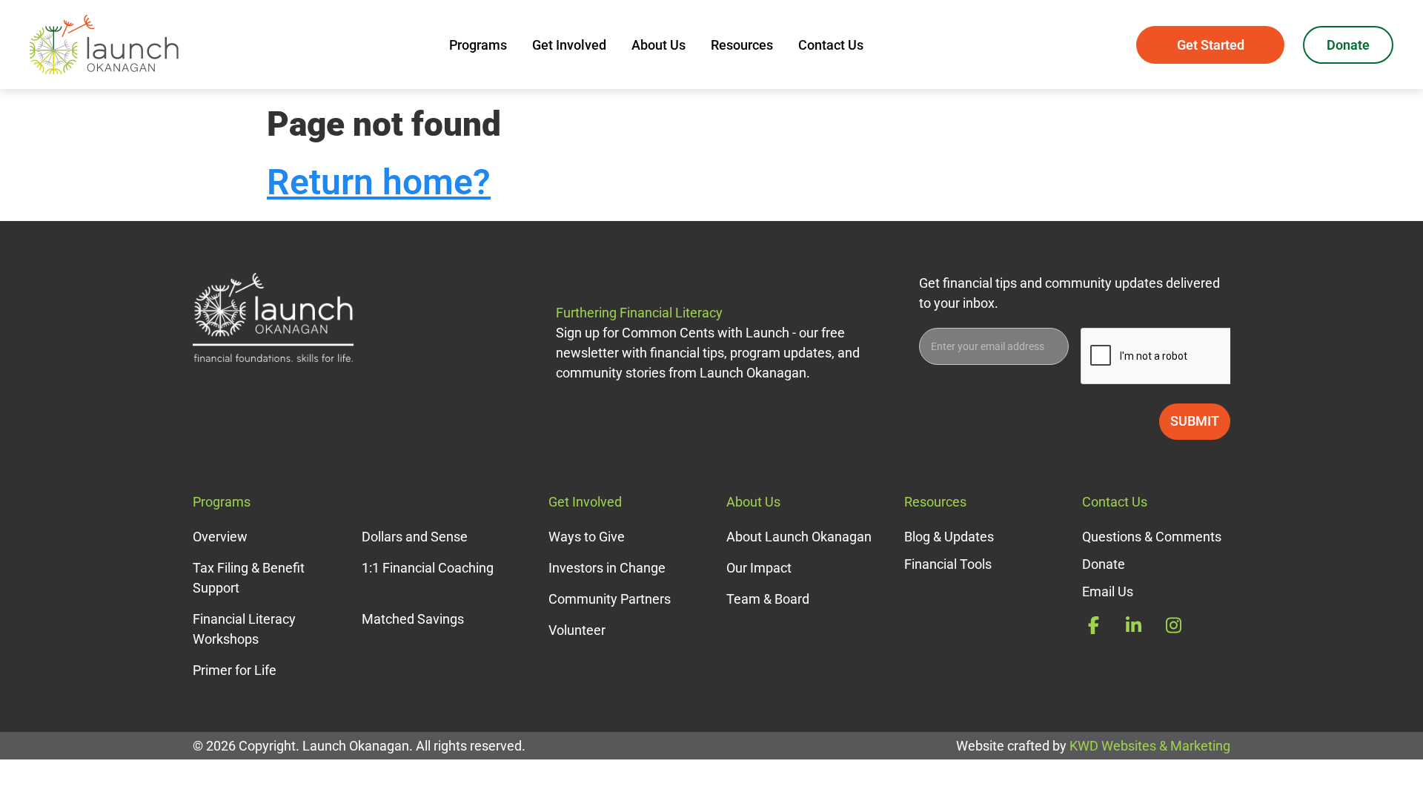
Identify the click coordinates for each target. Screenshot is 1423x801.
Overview (220, 536)
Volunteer (577, 630)
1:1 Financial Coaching (428, 568)
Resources (742, 45)
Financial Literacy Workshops (244, 629)
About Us (658, 45)
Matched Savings (413, 619)
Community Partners (609, 599)
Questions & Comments (1151, 536)
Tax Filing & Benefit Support (249, 578)
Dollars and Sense (415, 536)
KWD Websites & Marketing (1149, 746)
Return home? (379, 182)
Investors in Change (607, 568)
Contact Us (830, 45)
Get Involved (569, 45)
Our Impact (759, 568)
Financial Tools (948, 564)
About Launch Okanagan (799, 536)
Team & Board (767, 599)
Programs (478, 45)
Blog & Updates (949, 536)
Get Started (1210, 45)
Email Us (1107, 591)
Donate (1348, 45)
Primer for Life (234, 670)
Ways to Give (586, 536)
